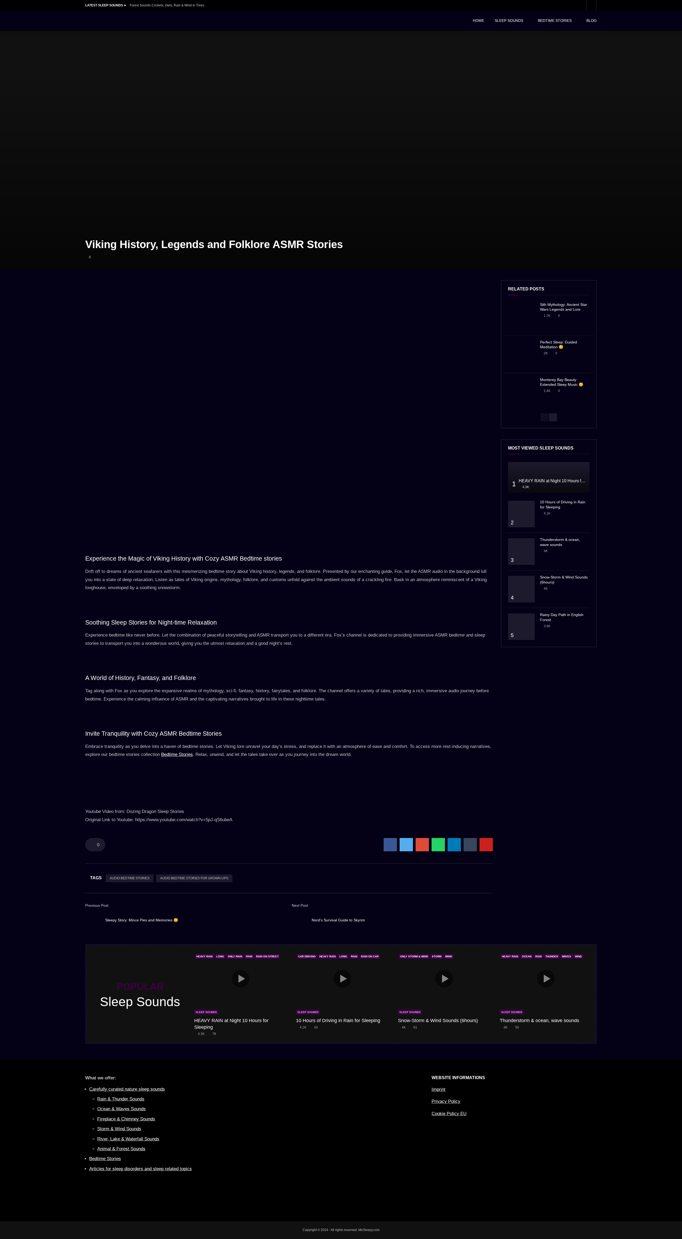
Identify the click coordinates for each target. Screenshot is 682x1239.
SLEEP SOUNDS (509, 20)
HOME (478, 20)
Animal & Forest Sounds (121, 1148)
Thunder (551, 956)
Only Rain (235, 956)
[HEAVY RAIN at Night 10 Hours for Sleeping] (549, 477)
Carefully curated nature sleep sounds (127, 1089)
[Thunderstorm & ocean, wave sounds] (521, 551)
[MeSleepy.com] (125, 21)
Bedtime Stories (177, 754)
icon (240, 978)
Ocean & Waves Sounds (121, 1108)
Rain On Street (267, 956)
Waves (566, 956)
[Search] (591, 5)
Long (220, 956)
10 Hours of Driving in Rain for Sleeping (338, 1020)
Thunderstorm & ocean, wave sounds (539, 1020)
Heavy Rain (204, 956)
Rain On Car (370, 956)
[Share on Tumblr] (470, 844)
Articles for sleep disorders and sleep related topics (140, 1168)
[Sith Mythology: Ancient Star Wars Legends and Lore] (521, 316)
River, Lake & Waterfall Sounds (128, 1138)
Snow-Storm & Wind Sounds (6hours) (438, 1020)
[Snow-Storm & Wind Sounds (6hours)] (521, 589)
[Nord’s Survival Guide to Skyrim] (300, 920)
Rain (249, 956)
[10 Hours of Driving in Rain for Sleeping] (521, 514)
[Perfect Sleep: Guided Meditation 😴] (521, 354)
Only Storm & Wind (414, 956)
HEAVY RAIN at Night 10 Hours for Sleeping (561, 481)
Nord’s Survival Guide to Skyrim (338, 920)
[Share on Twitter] (406, 844)
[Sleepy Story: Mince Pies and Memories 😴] (93, 920)
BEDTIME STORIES (555, 20)
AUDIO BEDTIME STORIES (129, 878)
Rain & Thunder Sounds (120, 1099)
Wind (448, 956)
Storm (436, 956)
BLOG (591, 20)
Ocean (526, 956)
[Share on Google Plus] (422, 844)
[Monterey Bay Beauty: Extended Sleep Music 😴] (521, 391)
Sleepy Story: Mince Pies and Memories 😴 (141, 920)
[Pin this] (486, 844)
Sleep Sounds (206, 1012)
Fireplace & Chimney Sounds (126, 1118)
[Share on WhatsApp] (438, 844)
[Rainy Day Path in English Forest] (521, 626)
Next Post (300, 905)
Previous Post (96, 905)
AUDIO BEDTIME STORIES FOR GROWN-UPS (194, 878)
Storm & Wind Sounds (119, 1128)
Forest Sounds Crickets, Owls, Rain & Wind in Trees (167, 5)
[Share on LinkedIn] (454, 844)
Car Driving (307, 956)
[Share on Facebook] (390, 844)
